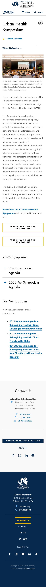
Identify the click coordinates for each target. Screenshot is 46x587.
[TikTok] (36, 554)
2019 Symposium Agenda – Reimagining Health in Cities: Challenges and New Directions (26, 325)
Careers (23, 539)
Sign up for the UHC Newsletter (23, 441)
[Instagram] (19, 455)
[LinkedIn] (26, 455)
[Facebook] (13, 455)
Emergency (23, 520)
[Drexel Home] (8, 12)
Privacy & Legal (29, 568)
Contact (23, 526)
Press (23, 533)
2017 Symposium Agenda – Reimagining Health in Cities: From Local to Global (24, 337)
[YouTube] (32, 455)
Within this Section (10, 48)
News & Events (14, 39)
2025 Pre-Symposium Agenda (24, 284)
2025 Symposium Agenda (21, 270)
